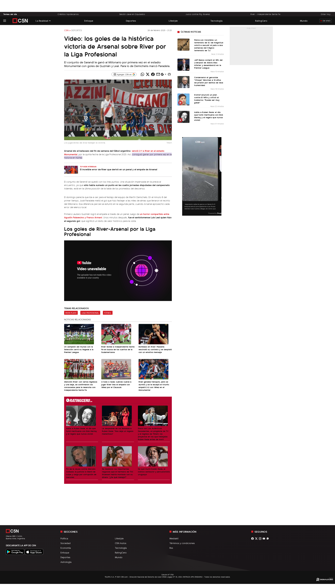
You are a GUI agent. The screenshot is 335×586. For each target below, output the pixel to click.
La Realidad (42, 21)
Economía (65, 547)
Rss (171, 547)
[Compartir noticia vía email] (158, 74)
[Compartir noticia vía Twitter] (147, 74)
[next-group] (219, 176)
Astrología (65, 561)
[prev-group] (183, 176)
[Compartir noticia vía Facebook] (152, 74)
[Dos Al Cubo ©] (325, 580)
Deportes (131, 20)
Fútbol (107, 312)
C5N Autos (120, 543)
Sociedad (65, 543)
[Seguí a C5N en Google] (162, 75)
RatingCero (261, 20)
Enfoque (88, 20)
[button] (169, 74)
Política (64, 538)
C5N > (67, 30)
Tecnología (216, 20)
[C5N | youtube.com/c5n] (264, 538)
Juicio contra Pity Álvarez (198, 14)
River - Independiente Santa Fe (265, 14)
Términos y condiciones (182, 543)
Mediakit (173, 538)
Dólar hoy (325, 14)
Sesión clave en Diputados (132, 14)
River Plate (70, 312)
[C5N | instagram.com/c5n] (261, 538)
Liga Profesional (90, 312)
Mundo (304, 20)
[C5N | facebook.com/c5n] (253, 538)
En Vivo (326, 20)
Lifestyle (173, 20)
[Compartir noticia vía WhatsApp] (142, 74)
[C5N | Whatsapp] (268, 538)
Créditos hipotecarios (68, 14)
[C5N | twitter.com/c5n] (257, 538)
